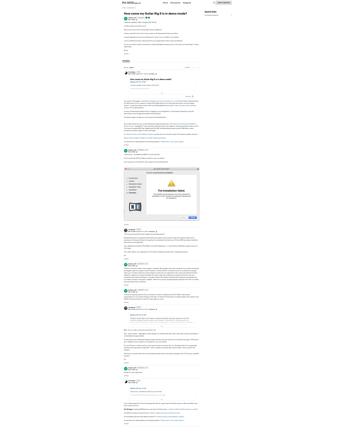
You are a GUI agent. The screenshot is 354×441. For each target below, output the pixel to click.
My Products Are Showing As (180, 124)
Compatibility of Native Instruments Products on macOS (159, 101)
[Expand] (162, 93)
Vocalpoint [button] (131, 229)
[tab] (126, 60)
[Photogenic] (146, 18)
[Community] (131, 3)
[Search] (214, 2)
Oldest (131, 67)
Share (126, 54)
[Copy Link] (136, 19)
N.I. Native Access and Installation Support (139, 134)
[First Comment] (149, 18)
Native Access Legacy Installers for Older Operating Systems (145, 138)
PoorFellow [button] (132, 72)
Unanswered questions (218, 15)
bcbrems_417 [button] (132, 18)
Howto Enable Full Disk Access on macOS (183, 409)
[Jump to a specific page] (198, 67)
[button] (126, 18)
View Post (188, 96)
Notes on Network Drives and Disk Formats (165, 413)
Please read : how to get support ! (172, 141)
